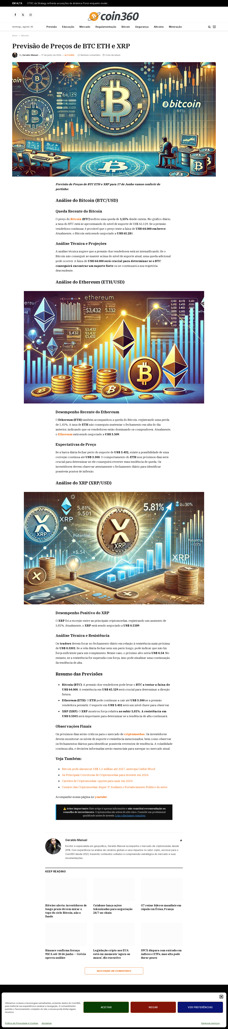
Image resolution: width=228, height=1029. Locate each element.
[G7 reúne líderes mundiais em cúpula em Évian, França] (162, 889)
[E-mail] (18, 223)
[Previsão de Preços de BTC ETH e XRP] (114, 119)
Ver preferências (200, 1007)
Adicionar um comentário (114, 971)
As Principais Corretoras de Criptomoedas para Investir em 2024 (105, 775)
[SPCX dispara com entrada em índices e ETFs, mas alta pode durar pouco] (162, 934)
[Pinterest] (18, 215)
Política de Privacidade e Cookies (21, 1023)
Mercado (84, 26)
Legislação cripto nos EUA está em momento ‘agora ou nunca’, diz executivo (111, 954)
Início (14, 35)
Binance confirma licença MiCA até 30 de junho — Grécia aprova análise (65, 954)
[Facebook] (18, 192)
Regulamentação (105, 26)
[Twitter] (18, 200)
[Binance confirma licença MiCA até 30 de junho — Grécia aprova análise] (66, 934)
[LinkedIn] (18, 208)
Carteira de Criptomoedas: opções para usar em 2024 (97, 781)
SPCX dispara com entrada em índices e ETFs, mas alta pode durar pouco (161, 954)
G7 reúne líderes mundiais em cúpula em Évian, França (161, 907)
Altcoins (159, 26)
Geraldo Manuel (30, 55)
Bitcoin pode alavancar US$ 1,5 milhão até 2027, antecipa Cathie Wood (108, 769)
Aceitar (106, 1007)
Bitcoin (126, 26)
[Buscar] (209, 27)
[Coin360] (114, 15)
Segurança (142, 26)
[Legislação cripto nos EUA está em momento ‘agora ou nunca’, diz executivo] (114, 934)
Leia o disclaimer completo (130, 815)
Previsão (51, 26)
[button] (221, 996)
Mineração (175, 26)
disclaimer (47, 1023)
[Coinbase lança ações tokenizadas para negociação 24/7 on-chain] (114, 889)
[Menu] (214, 27)
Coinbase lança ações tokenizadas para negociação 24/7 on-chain (113, 909)
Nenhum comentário (90, 55)
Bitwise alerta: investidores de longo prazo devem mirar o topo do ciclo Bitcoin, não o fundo (66, 911)
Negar (153, 1007)
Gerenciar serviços (210, 1023)
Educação (68, 26)
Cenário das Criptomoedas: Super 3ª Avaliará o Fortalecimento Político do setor (115, 787)
